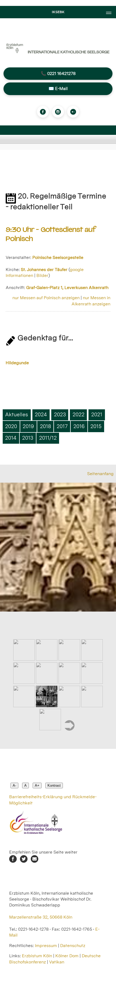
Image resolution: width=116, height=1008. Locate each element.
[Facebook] (43, 112)
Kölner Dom (67, 955)
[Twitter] (24, 861)
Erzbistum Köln (37, 955)
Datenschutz (72, 945)
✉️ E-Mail (58, 88)
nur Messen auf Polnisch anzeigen (46, 297)
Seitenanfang (100, 473)
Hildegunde (17, 362)
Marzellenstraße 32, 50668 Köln (40, 917)
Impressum (46, 945)
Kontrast (54, 785)
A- (14, 785)
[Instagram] (58, 112)
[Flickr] (73, 112)
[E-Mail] (34, 861)
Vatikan (56, 961)
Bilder (42, 275)
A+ (37, 785)
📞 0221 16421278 (58, 73)
